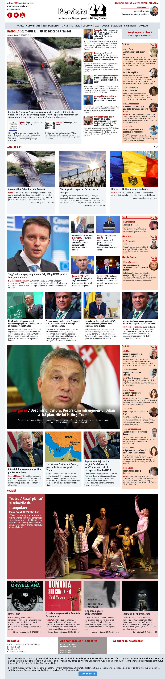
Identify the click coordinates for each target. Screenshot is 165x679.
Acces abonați (13, 9)
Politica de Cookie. (70, 670)
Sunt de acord (88, 673)
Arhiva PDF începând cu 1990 (20, 3)
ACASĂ (20, 26)
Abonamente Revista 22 (18, 6)
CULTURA (87, 26)
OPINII (65, 26)
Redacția (153, 3)
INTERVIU (75, 26)
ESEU (97, 26)
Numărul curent (123, 3)
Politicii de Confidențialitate (43, 663)
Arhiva (136, 3)
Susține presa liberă (140, 34)
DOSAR (105, 26)
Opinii (125, 44)
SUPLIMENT (130, 26)
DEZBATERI (116, 26)
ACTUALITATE (33, 26)
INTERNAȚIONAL (51, 26)
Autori (144, 3)
